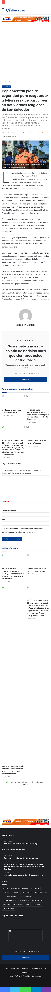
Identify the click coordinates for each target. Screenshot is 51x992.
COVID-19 (6, 893)
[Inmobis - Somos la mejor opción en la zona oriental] (25, 19)
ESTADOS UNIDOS (9, 897)
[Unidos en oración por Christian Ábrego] (13, 401)
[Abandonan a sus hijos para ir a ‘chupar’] (37, 432)
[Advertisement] (25, 53)
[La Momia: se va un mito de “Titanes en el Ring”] (38, 560)
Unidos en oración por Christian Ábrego (11, 411)
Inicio (5, 82)
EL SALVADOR (27, 893)
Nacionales (13, 82)
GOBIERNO (28, 897)
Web (3, 520)
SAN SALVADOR (8, 909)
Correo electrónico (9, 511)
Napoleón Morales (11, 133)
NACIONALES (24, 901)
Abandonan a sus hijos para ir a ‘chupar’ (36, 442)
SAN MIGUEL (37, 905)
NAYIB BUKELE (37, 901)
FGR (20, 897)
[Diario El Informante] (15, 9)
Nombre (5, 502)
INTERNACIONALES (9, 901)
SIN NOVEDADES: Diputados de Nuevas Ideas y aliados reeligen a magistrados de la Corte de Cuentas (37, 414)
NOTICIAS (6, 905)
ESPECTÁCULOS (41, 893)
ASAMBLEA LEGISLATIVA (19, 889)
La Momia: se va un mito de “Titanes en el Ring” (37, 570)
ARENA (5, 889)
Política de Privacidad (22, 976)
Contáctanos (37, 976)
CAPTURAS (35, 889)
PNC (27, 905)
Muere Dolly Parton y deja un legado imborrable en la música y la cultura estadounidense (13, 770)
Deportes (16, 893)
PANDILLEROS (18, 905)
